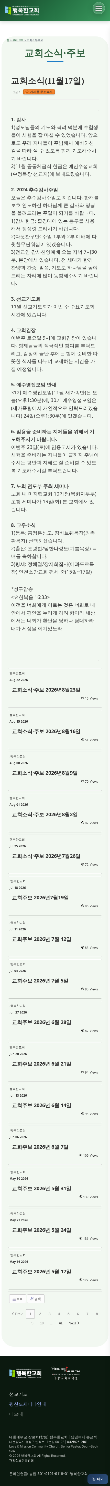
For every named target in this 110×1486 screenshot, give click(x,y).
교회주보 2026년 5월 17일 (41, 1271)
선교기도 (18, 1394)
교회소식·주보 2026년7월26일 (46, 855)
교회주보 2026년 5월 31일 (41, 1188)
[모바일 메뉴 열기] (99, 8)
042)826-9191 (77, 1442)
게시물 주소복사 (40, 92)
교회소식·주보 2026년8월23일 (46, 689)
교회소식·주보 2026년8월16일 (46, 731)
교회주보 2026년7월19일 (40, 897)
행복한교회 (17, 673)
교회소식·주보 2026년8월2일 (45, 814)
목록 (19, 1299)
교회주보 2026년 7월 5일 (40, 980)
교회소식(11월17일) (47, 80)
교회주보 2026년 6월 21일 (41, 1063)
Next (73, 1323)
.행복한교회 (17, 756)
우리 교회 (18, 40)
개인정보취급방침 (21, 1460)
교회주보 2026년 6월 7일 (40, 1146)
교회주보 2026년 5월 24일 (41, 1229)
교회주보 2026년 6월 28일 (41, 1022)
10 (41, 1323)
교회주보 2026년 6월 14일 (41, 1105)
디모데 (16, 1414)
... (51, 1323)
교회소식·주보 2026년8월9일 (45, 772)
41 (60, 1323)
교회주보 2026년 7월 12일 (41, 939)
